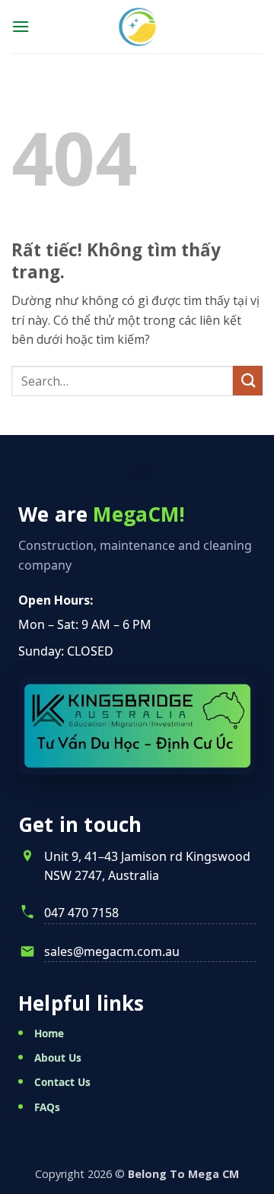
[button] (20, 26)
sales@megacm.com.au (112, 951)
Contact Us (62, 1082)
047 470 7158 (81, 912)
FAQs (47, 1107)
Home (49, 1033)
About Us (57, 1057)
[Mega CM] (137, 26)
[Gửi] (248, 380)
